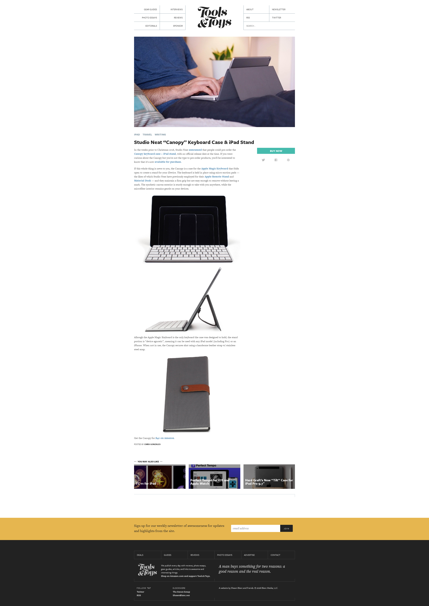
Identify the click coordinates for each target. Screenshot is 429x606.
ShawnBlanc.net (181, 595)
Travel (147, 134)
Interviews (177, 9)
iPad (137, 134)
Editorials (151, 25)
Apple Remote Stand (217, 176)
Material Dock (142, 180)
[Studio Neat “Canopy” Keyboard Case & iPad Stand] (214, 81)
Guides (167, 555)
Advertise (249, 555)
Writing (160, 134)
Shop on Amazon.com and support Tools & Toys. (185, 576)
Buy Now (276, 151)
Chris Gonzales (152, 444)
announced (195, 150)
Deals (140, 555)
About (250, 9)
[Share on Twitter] (263, 160)
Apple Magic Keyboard (214, 168)
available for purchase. (168, 162)
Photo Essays (149, 17)
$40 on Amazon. (165, 438)
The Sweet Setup (181, 591)
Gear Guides (150, 9)
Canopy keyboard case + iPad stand (155, 154)
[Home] (214, 18)
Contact (275, 555)
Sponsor (178, 25)
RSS (248, 17)
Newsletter (278, 9)
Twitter (276, 17)
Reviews (178, 17)
